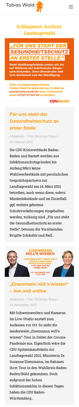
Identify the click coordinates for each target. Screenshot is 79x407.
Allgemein (17, 136)
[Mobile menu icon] (71, 7)
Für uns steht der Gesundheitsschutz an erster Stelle (34, 121)
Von (42, 136)
